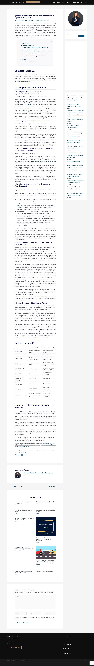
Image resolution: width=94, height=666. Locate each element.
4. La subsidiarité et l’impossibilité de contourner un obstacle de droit (36, 53)
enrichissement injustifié (21, 108)
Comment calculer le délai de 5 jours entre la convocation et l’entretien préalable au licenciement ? (75, 134)
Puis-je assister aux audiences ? (45, 502)
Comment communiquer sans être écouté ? (46, 510)
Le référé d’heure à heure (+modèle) (75, 161)
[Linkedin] (22, 455)
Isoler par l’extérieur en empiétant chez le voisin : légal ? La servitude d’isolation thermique (75, 168)
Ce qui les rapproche (25, 43)
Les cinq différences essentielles (27, 45)
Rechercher (69, 34)
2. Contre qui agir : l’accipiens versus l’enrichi (31, 49)
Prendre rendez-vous (77, 2)
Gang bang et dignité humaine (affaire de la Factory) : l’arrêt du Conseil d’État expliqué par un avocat (75, 98)
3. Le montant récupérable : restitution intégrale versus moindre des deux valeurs (38, 51)
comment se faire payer (24, 446)
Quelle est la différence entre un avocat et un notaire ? (24, 571)
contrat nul (29, 104)
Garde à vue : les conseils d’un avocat (23, 510)
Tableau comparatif (24, 59)
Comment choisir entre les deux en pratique (29, 61)
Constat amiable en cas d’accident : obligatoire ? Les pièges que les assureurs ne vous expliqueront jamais (45, 562)
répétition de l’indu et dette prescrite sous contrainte (27, 445)
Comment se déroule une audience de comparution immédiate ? (43, 539)
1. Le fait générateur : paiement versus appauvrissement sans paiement (36, 47)
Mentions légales (67, 653)
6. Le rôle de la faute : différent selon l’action (31, 56)
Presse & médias (66, 2)
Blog (58, 2)
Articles (22, 20)
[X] (19, 455)
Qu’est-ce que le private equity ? (45, 571)
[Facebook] (15, 455)
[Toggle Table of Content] (50, 41)
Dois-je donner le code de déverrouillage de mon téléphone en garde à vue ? (24, 549)
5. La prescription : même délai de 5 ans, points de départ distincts (35, 54)
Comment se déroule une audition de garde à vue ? (24, 518)
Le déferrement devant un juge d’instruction (23, 502)
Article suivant (53, 486)
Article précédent (17, 486)
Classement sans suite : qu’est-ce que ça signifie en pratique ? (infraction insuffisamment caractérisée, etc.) (75, 113)
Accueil (53, 2)
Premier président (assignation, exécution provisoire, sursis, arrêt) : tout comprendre (75, 155)
